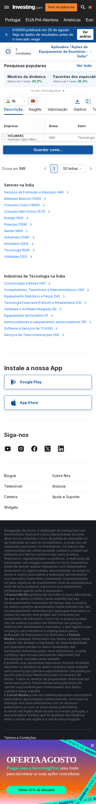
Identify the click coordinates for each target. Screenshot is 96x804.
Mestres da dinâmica (26, 76)
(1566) (22, 205)
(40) (24, 283)
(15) (45, 322)
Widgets (11, 507)
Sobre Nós (61, 475)
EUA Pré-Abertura (42, 20)
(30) (31, 335)
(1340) (22, 199)
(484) (13, 231)
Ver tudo (84, 65)
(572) (24, 211)
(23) (42, 303)
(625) (17, 250)
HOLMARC (24, 137)
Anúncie (59, 486)
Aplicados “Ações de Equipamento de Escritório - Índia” (63, 51)
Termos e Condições (20, 738)
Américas (72, 20)
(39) (44, 290)
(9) (30, 309)
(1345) (16, 237)
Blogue (10, 475)
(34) (32, 296)
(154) (13, 218)
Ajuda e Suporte (66, 497)
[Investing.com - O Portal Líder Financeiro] (27, 7)
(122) (15, 256)
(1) (26, 315)
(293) (16, 244)
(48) (33, 192)
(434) (28, 328)
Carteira (10, 497)
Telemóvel (13, 486)
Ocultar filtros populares (46, 90)
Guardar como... (48, 150)
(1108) (15, 224)
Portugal (12, 20)
